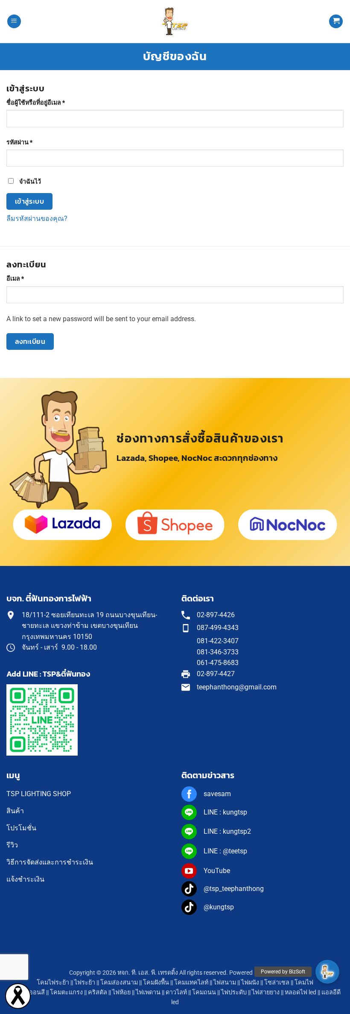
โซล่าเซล (276, 982)
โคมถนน (204, 992)
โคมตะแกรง (66, 992)
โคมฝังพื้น (156, 982)
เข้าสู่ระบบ (29, 201)
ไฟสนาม (224, 982)
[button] (14, 22)
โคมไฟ (304, 982)
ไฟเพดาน (148, 992)
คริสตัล (97, 992)
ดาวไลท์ (176, 992)
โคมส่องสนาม (119, 982)
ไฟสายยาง (266, 992)
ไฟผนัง (250, 982)
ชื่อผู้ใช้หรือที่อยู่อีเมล (46, 102)
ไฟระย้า (84, 982)
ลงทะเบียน (30, 341)
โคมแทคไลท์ (191, 982)
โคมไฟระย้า (53, 982)
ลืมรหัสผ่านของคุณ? (36, 218)
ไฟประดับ (234, 992)
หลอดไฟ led (300, 992)
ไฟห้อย (121, 992)
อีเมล (25, 278)
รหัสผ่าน (29, 142)
